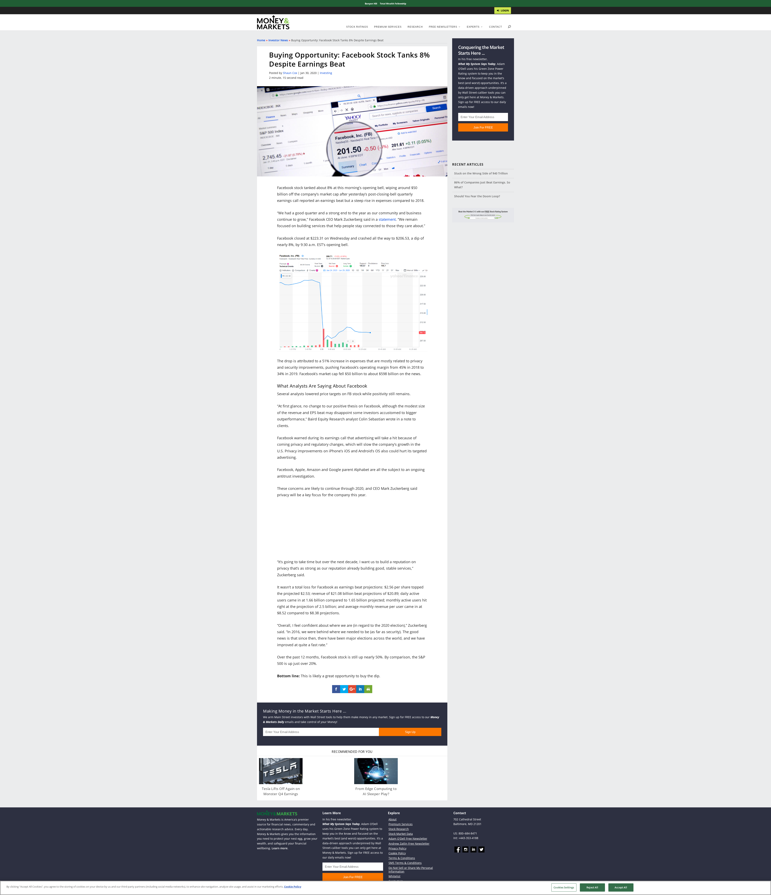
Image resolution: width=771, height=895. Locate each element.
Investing (326, 73)
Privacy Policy (397, 848)
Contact (495, 26)
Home (261, 40)
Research (415, 26)
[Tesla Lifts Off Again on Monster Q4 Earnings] (281, 771)
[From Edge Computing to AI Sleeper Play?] (376, 771)
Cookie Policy (397, 853)
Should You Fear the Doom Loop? (477, 196)
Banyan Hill (371, 3)
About (393, 819)
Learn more (280, 848)
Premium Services (388, 26)
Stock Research (399, 829)
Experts (473, 26)
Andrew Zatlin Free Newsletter (409, 843)
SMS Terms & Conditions (405, 863)
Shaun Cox (290, 73)
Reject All (592, 887)
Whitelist (394, 876)
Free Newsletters (443, 26)
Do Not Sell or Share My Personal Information (411, 869)
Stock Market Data (401, 834)
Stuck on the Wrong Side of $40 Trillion (481, 173)
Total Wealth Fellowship (393, 3)
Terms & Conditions (402, 858)
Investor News (278, 40)
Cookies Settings (564, 887)
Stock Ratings (357, 26)
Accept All (621, 887)
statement (387, 219)
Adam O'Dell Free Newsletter (408, 839)
